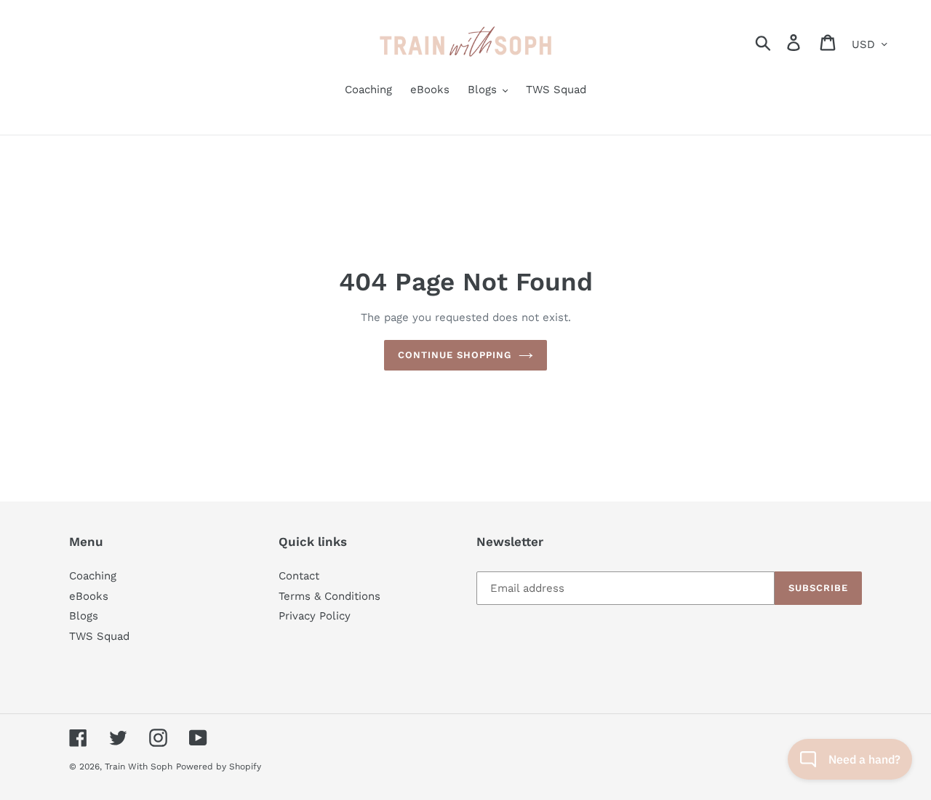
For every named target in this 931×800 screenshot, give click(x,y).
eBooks (88, 596)
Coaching (92, 575)
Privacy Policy (315, 615)
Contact (299, 575)
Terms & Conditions (329, 596)
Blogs (83, 615)
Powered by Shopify (218, 766)
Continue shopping (455, 354)
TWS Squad (99, 636)
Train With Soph (138, 766)
